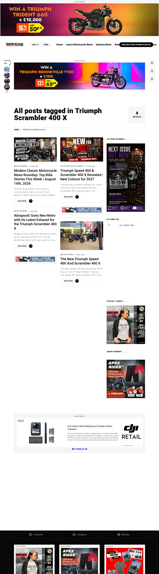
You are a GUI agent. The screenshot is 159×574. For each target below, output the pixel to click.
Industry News (20, 166)
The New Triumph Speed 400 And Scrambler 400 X (80, 261)
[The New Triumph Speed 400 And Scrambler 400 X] (81, 235)
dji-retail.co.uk (79, 449)
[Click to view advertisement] (79, 19)
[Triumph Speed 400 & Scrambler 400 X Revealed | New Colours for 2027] (81, 149)
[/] (124, 566)
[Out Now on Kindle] (126, 177)
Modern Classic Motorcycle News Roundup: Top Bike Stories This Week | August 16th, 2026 (35, 177)
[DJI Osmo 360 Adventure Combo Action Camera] (79, 432)
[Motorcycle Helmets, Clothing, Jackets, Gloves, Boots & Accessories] (81, 209)
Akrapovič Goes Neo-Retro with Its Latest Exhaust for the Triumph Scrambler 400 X (35, 222)
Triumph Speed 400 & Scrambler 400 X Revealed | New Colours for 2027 (81, 175)
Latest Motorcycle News (71, 166)
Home (16, 130)
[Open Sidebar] (152, 62)
